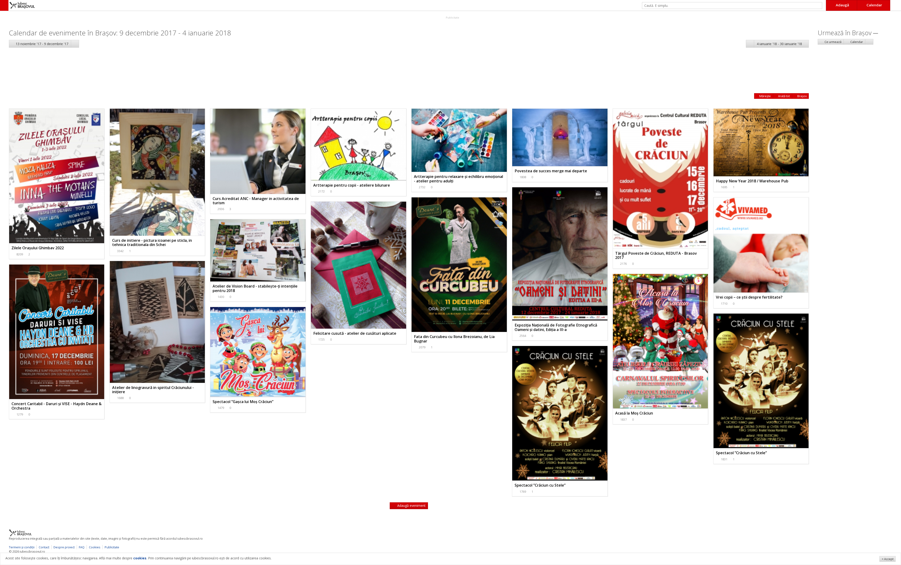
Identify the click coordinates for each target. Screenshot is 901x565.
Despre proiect (64, 547)
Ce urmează (832, 42)
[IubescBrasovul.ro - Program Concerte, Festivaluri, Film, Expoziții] (4, 5)
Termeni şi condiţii (21, 547)
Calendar (856, 42)
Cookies (94, 547)
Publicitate (452, 17)
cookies (139, 558)
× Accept (887, 559)
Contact (44, 547)
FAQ (81, 547)
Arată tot (783, 96)
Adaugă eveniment (411, 505)
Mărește (765, 96)
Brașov (802, 96)
